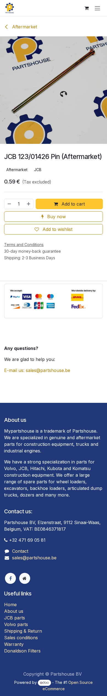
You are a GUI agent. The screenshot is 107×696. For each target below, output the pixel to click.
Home (10, 604)
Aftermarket (24, 26)
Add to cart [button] (72, 204)
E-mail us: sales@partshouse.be (37, 370)
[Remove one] (9, 204)
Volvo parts (16, 624)
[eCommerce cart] (86, 8)
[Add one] (28, 204)
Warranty (14, 644)
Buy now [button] (56, 216)
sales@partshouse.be (34, 557)
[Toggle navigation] (97, 8)
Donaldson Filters (22, 651)
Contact (20, 551)
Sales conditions (21, 637)
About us (13, 611)
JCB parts (14, 618)
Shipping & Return (23, 631)
